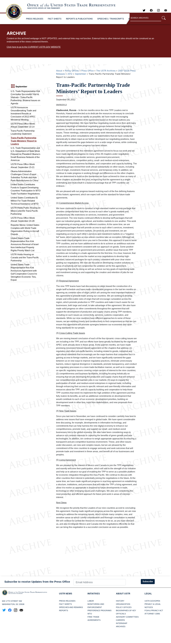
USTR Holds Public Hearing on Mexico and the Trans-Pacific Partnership (25, 211)
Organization (123, 604)
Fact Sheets (65, 604)
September (80, 73)
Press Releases (67, 601)
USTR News (65, 593)
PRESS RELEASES (34, 18)
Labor (91, 601)
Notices (149, 607)
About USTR (123, 593)
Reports (63, 610)
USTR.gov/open (152, 601)
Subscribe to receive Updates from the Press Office (37, 581)
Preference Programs (99, 610)
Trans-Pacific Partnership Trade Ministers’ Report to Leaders (24, 141)
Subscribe (148, 581)
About (59, 70)
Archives (120, 626)
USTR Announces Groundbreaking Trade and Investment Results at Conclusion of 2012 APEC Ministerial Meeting (23, 113)
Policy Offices (72, 70)
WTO (90, 614)
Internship (121, 623)
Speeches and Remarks (71, 607)
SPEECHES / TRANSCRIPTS (110, 18)
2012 (69, 73)
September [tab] (21, 86)
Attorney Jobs (152, 614)
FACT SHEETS (54, 18)
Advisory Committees (127, 617)
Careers (120, 620)
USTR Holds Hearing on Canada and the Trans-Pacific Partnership (25, 257)
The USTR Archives (106, 70)
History (120, 601)
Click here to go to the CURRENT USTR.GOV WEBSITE (34, 47)
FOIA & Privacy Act (154, 610)
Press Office (87, 70)
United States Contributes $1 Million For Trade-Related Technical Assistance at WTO (24, 201)
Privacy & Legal (153, 604)
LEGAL (148, 593)
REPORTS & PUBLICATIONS (79, 18)
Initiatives (94, 593)
